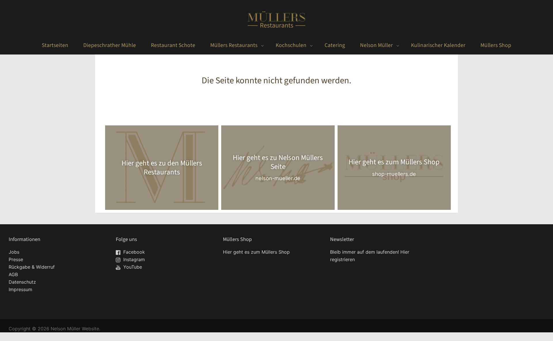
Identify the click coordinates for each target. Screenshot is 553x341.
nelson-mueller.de (277, 178)
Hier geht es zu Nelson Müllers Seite (278, 162)
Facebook (133, 252)
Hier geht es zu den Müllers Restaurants (162, 167)
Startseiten (55, 45)
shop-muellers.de (394, 174)
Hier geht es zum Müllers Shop (394, 162)
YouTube (132, 267)
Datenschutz (22, 282)
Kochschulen (291, 45)
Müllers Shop (495, 45)
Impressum (20, 289)
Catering (335, 45)
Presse (16, 259)
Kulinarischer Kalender (438, 45)
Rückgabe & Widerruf (32, 267)
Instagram (133, 259)
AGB (13, 274)
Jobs (14, 252)
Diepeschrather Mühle (109, 45)
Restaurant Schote (173, 45)
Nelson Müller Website (75, 328)
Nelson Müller (376, 45)
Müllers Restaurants (233, 45)
